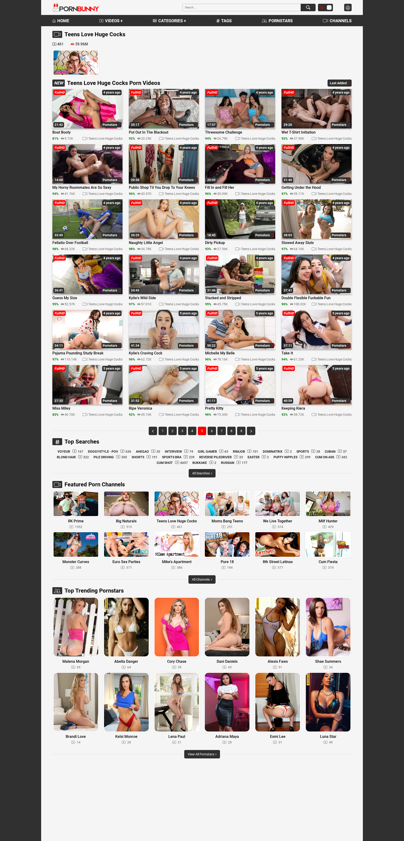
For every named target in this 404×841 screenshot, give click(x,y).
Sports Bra (178, 457)
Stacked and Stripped (223, 298)
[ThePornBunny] (75, 7)
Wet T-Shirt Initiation (298, 132)
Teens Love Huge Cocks (105, 138)
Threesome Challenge (223, 132)
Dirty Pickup (215, 243)
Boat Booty (61, 132)
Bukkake (204, 463)
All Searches (201, 473)
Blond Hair (73, 457)
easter (258, 457)
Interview (179, 451)
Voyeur (70, 451)
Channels (341, 20)
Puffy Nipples (292, 457)
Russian (234, 463)
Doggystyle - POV (109, 451)
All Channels (201, 579)
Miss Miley (61, 408)
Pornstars (281, 20)
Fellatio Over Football (70, 243)
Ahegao (148, 451)
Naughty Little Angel (146, 243)
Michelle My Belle (220, 353)
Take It (287, 353)
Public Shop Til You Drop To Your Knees (162, 188)
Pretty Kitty (214, 408)
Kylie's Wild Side (142, 298)
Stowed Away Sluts (297, 243)
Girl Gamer (213, 451)
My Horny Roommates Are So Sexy (81, 188)
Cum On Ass (331, 457)
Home (63, 20)
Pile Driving (110, 457)
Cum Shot (172, 463)
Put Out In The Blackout (148, 132)
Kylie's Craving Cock (145, 353)
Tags (226, 20)
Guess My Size (64, 298)
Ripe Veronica (140, 408)
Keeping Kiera (293, 408)
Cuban (336, 451)
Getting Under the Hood (301, 188)
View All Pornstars (201, 754)
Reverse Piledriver (221, 457)
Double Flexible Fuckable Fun (306, 298)
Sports (308, 451)
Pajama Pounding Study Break (77, 353)
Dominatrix (277, 451)
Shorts (144, 457)
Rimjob (245, 451)
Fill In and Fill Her (219, 188)
